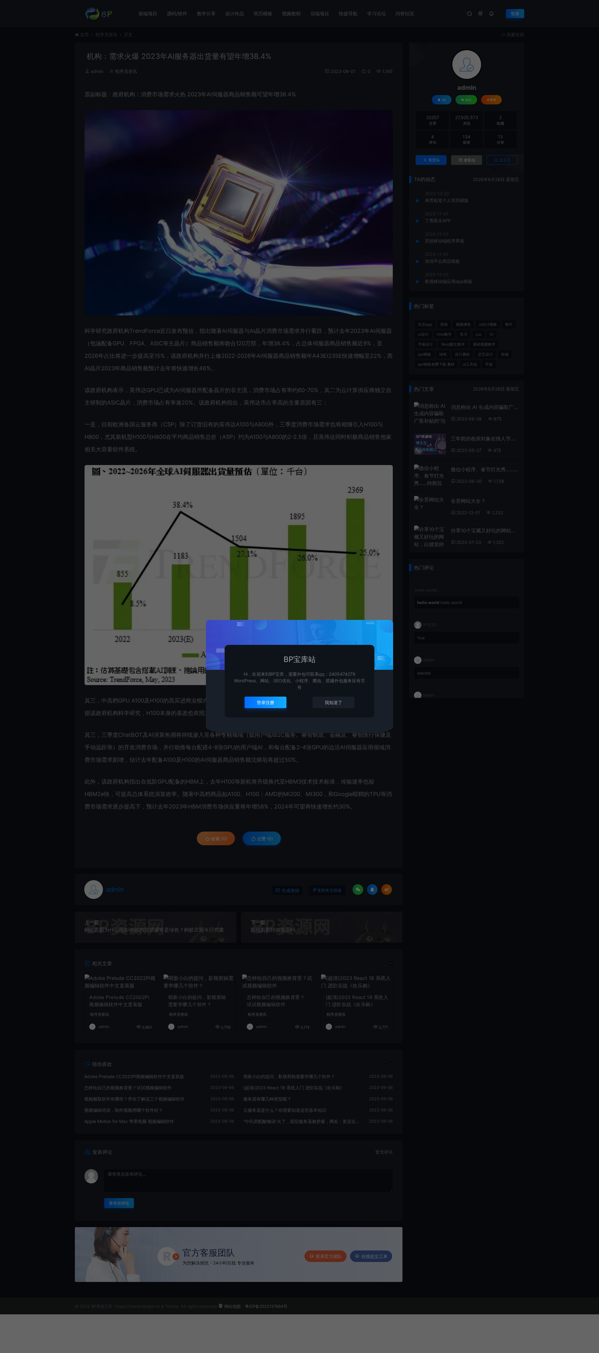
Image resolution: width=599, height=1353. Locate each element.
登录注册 (265, 702)
